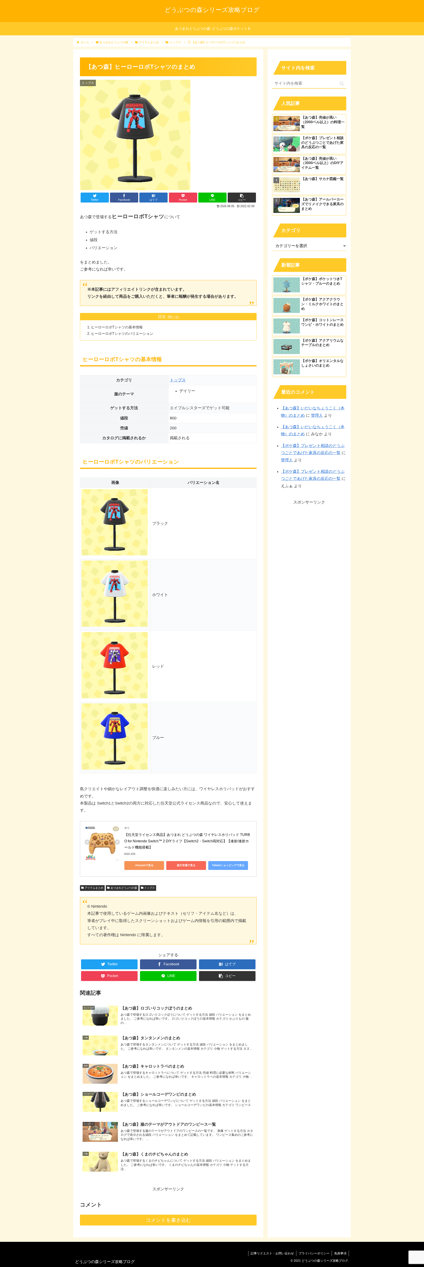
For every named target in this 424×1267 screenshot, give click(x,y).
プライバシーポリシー (314, 1253)
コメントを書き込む (168, 1220)
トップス (178, 380)
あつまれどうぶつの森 (124, 887)
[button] (342, 83)
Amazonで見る (144, 865)
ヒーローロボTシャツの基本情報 (117, 327)
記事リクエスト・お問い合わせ (272, 1253)
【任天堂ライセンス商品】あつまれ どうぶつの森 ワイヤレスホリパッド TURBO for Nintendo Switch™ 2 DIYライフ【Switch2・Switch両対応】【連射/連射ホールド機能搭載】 (187, 841)
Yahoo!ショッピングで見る (228, 865)
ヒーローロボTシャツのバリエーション (122, 333)
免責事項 (340, 1253)
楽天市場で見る (186, 865)
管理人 (317, 415)
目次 (162, 316)
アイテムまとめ (94, 887)
